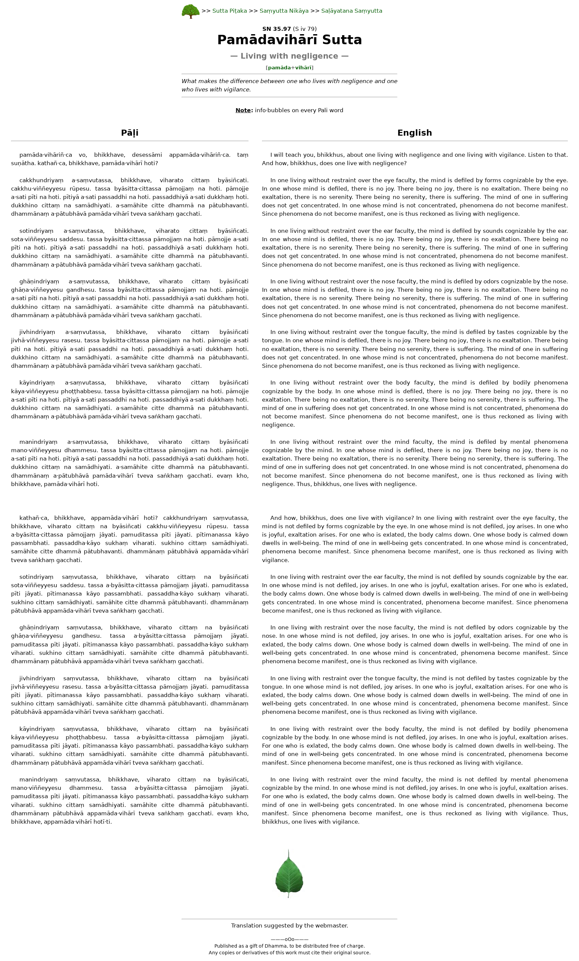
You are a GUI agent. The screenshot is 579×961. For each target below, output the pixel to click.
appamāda (184, 154)
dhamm (22, 213)
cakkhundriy (37, 180)
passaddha (69, 543)
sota (17, 239)
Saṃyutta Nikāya (284, 10)
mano (19, 450)
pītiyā (71, 197)
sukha (113, 543)
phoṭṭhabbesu (86, 737)
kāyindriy (32, 382)
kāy (240, 534)
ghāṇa (20, 289)
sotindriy (32, 230)
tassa (102, 188)
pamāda (279, 68)
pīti (33, 197)
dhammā (181, 205)
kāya (17, 391)
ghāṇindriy (34, 281)
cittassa (150, 188)
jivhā (18, 340)
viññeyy (44, 188)
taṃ (243, 154)
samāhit (132, 205)
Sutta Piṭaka (230, 10)
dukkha (217, 197)
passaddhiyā (170, 197)
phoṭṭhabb (76, 391)
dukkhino (24, 205)
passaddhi (112, 197)
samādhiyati (92, 205)
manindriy (34, 441)
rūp (74, 188)
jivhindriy (32, 332)
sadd (66, 239)
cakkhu (21, 188)
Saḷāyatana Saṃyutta (351, 10)
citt (196, 180)
